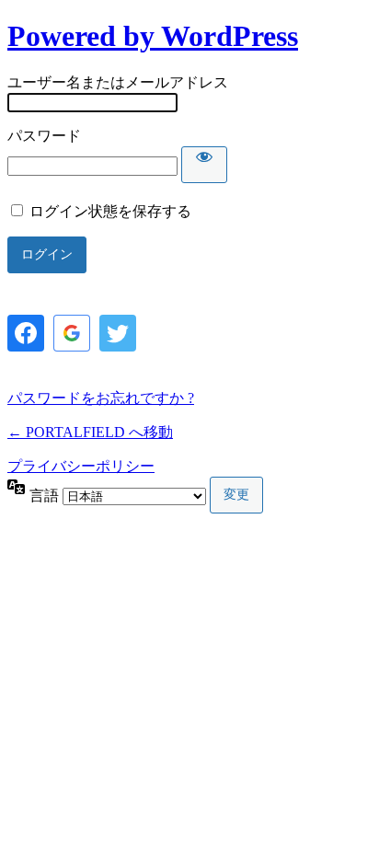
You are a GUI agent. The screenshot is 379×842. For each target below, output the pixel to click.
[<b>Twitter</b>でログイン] (117, 333)
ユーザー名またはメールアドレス (117, 82)
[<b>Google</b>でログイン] (71, 333)
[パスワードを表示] (204, 164)
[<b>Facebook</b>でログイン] (25, 333)
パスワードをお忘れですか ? (100, 398)
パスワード (44, 136)
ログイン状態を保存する (110, 211)
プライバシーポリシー (81, 466)
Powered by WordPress (152, 35)
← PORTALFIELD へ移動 (90, 432)
